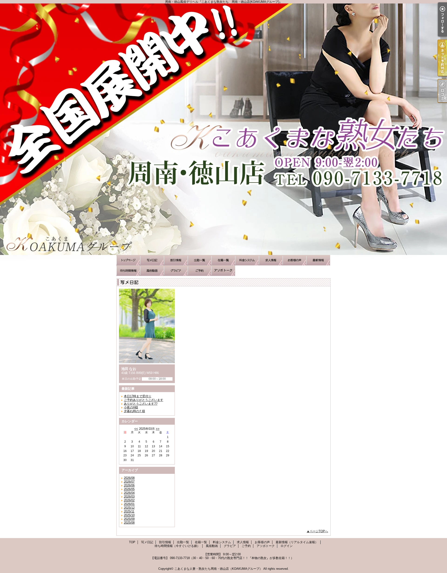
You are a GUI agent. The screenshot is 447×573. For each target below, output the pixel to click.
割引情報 (176, 260)
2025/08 (129, 522)
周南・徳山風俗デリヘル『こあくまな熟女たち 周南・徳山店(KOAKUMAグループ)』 (223, 129)
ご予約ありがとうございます (143, 400)
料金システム (247, 260)
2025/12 (129, 507)
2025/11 (129, 511)
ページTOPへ (319, 531)
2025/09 (129, 519)
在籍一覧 (223, 260)
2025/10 (129, 515)
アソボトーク (223, 270)
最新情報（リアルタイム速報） (318, 260)
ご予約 (199, 270)
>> (157, 429)
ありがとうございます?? (140, 403)
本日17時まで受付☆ (137, 396)
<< (136, 429)
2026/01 (129, 504)
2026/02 (129, 500)
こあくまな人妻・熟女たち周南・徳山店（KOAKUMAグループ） (218, 568)
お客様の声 (294, 260)
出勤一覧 (199, 260)
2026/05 (129, 489)
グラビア (176, 270)
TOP (128, 260)
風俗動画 (152, 270)
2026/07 (129, 481)
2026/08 (129, 478)
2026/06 (129, 485)
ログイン (287, 546)
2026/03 (129, 496)
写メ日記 (152, 260)
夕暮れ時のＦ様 (134, 411)
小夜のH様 (131, 407)
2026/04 (129, 493)
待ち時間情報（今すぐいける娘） (128, 270)
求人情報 (271, 260)
